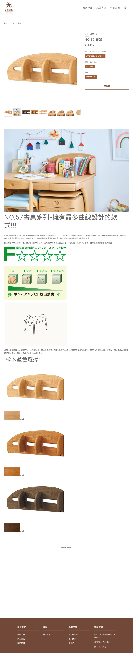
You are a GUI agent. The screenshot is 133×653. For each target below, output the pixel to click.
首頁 (5, 23)
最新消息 (46, 634)
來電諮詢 (107, 86)
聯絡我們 (21, 643)
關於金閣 (21, 634)
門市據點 (21, 639)
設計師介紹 (73, 634)
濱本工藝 (93, 34)
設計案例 (72, 639)
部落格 (71, 643)
